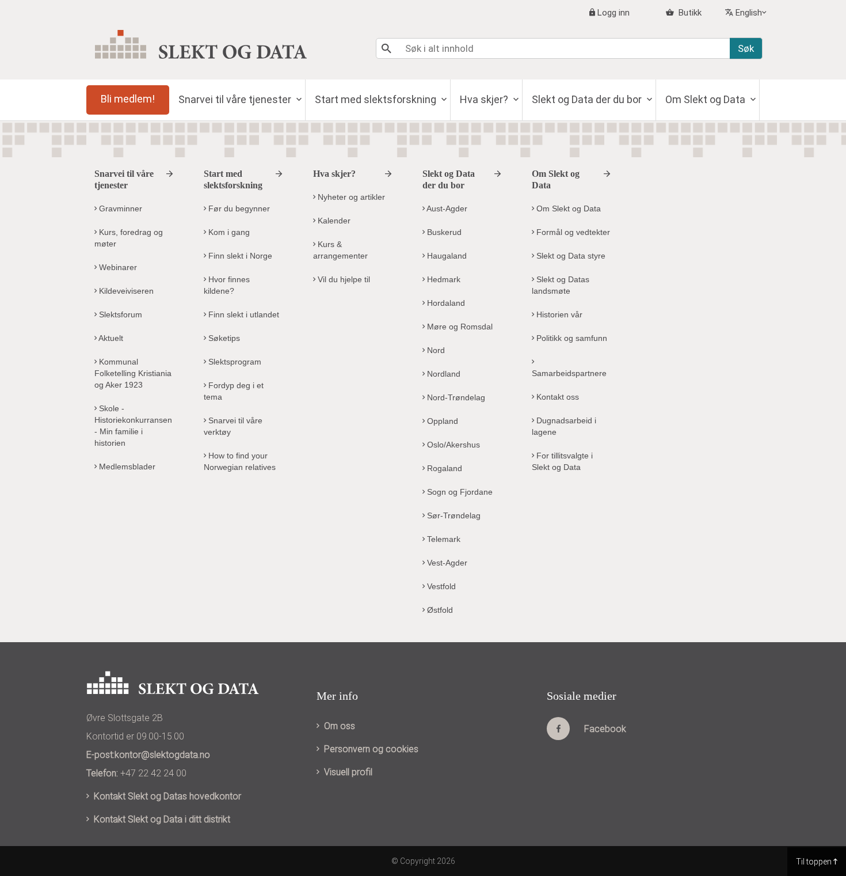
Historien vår (558, 314)
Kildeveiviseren (125, 290)
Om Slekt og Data (706, 99)
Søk (746, 48)
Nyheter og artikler (350, 197)
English (749, 12)
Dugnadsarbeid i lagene (564, 426)
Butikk (689, 12)
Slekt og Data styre (569, 255)
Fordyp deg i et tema (234, 391)
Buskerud (443, 232)
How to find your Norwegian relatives (240, 461)
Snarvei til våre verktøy (233, 426)
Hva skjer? (485, 99)
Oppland (441, 421)
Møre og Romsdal (459, 326)
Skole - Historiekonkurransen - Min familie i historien (133, 426)
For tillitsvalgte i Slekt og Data (562, 461)
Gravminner (119, 208)
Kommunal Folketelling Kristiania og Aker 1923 (133, 373)
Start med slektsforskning (377, 99)
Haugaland (446, 255)
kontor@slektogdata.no (162, 754)
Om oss (339, 725)
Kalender (332, 220)
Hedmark (442, 279)
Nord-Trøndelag (455, 397)
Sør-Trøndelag (453, 515)
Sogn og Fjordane (459, 491)
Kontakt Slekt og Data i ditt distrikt (162, 819)
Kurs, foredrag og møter (128, 237)
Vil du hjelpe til (342, 279)
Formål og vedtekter (572, 232)
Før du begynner (238, 208)
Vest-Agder (446, 562)
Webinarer (117, 267)
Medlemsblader (126, 466)
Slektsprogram (233, 361)
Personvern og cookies (371, 749)
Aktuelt (110, 338)
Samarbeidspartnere (569, 373)
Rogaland (443, 468)
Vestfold (440, 586)
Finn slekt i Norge (239, 255)
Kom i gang (228, 232)
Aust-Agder (446, 208)
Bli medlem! (128, 99)
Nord (435, 350)
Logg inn (613, 12)
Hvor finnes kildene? (227, 285)
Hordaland (445, 303)
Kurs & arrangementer (340, 250)
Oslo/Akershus (452, 444)
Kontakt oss (556, 396)
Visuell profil (348, 772)
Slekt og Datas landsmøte (560, 285)
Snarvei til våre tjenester (236, 99)
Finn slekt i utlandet (242, 314)
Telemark (442, 539)
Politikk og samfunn (570, 338)
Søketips (223, 338)
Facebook (605, 728)
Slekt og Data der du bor (588, 99)
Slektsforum (119, 314)
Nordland (442, 373)
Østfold (439, 610)
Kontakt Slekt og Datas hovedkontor (167, 796)
